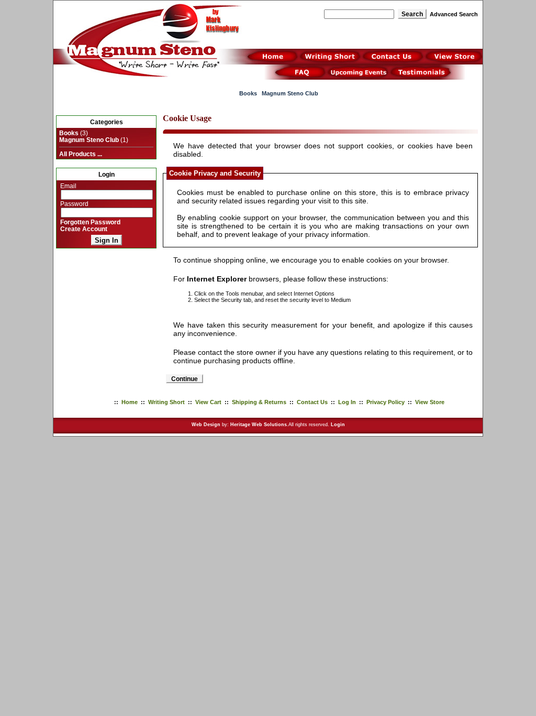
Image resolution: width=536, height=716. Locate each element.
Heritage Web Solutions (258, 424)
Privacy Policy (385, 402)
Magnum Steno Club (290, 93)
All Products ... (80, 153)
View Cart (208, 402)
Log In (347, 402)
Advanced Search (454, 14)
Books (248, 93)
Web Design (206, 424)
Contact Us (312, 402)
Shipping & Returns (259, 402)
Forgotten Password (90, 222)
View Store (429, 402)
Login (338, 424)
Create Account (83, 228)
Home (129, 402)
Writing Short (166, 402)
